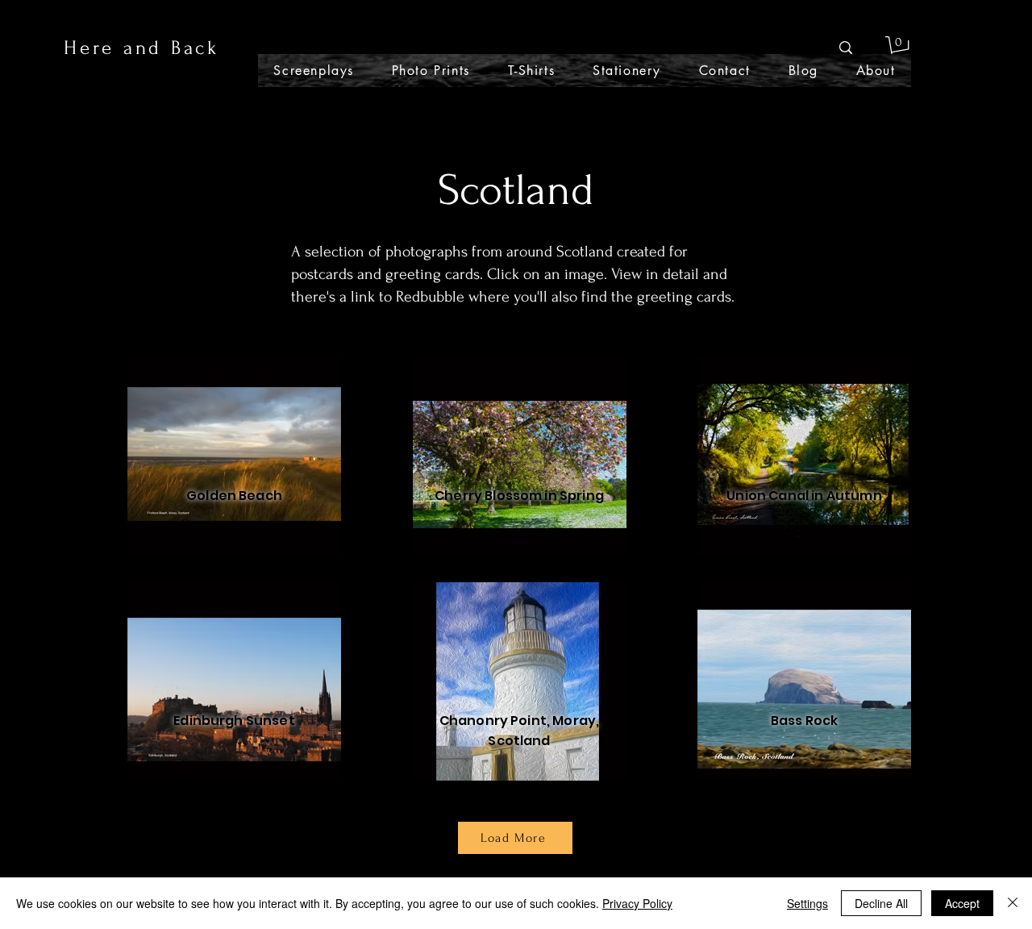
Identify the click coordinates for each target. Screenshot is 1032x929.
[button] (899, 48)
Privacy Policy (637, 903)
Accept (962, 903)
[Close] (1012, 903)
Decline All (881, 903)
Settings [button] (807, 903)
